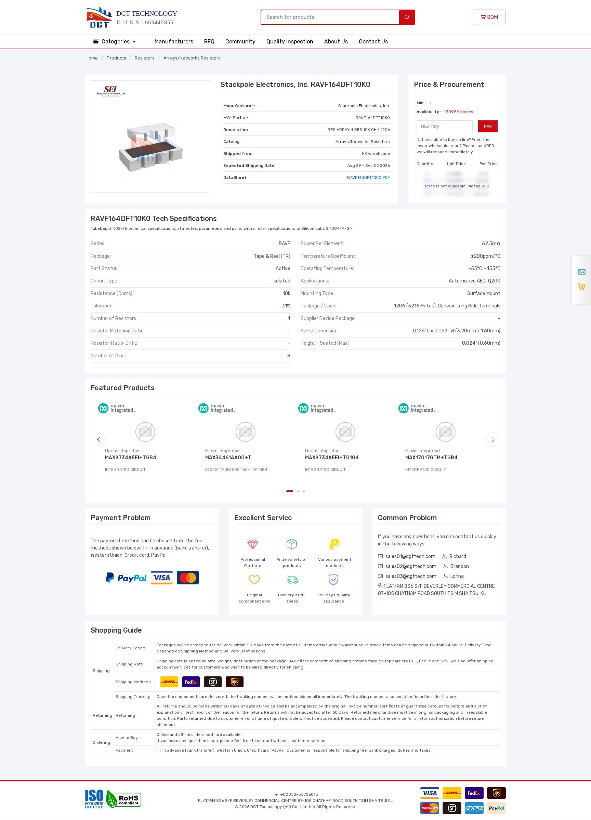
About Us (336, 41)
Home (92, 58)
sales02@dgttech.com (410, 566)
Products (116, 58)
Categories (116, 41)
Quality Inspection (289, 41)
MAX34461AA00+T (228, 458)
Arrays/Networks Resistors (192, 58)
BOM (492, 17)
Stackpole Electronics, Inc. (364, 105)
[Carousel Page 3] (304, 491)
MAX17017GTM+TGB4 (431, 458)
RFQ (209, 41)
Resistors (145, 58)
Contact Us (373, 41)
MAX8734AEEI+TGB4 (130, 458)
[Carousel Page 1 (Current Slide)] (289, 491)
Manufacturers (174, 41)
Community (240, 41)
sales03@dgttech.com (410, 576)
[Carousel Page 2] (298, 491)
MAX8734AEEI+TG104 (332, 458)
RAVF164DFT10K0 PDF (368, 177)
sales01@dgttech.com (410, 556)
